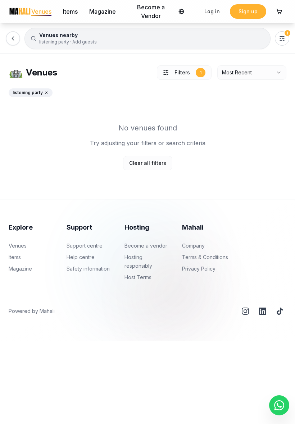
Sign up (248, 11)
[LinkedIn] (262, 311)
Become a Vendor (151, 11)
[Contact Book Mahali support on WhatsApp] (279, 405)
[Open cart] (279, 11)
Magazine (102, 11)
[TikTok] (279, 311)
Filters (187, 72)
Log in (212, 11)
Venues (41, 11)
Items (70, 11)
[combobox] (251, 72)
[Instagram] (245, 311)
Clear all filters (147, 163)
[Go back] (13, 38)
